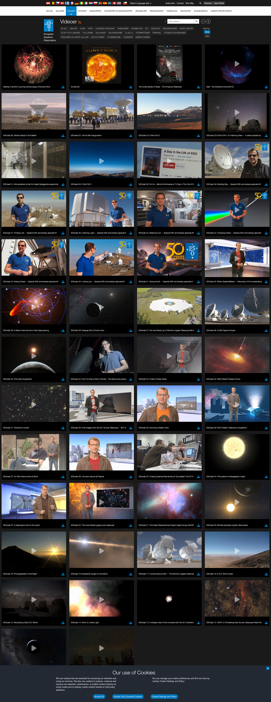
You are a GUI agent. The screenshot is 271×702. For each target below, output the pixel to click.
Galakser (101, 33)
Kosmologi (137, 28)
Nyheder (82, 11)
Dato (207, 36)
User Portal (219, 3)
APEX (90, 28)
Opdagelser (141, 11)
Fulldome (88, 33)
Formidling (172, 11)
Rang (207, 32)
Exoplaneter (186, 28)
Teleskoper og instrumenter (118, 11)
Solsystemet (98, 37)
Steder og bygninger (175, 33)
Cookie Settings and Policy (164, 696)
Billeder (60, 11)
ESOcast (155, 28)
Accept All (99, 696)
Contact (180, 3)
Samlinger (123, 28)
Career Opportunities (221, 11)
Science (208, 3)
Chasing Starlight (105, 28)
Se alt (64, 28)
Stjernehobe (114, 37)
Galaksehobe (115, 33)
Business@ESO (200, 11)
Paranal (157, 33)
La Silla (129, 33)
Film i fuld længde (70, 33)
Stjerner (128, 37)
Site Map (190, 3)
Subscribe (170, 3)
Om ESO (49, 11)
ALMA (82, 28)
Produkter (185, 11)
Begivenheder (156, 11)
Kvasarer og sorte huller (74, 37)
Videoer (71, 11)
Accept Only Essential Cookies (128, 696)
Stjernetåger (143, 33)
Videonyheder (143, 37)
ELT (147, 28)
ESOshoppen (95, 11)
